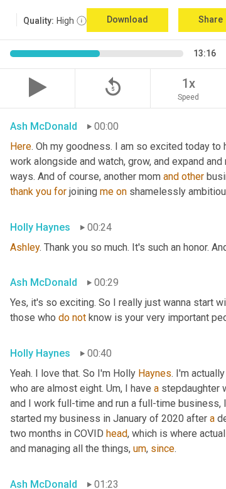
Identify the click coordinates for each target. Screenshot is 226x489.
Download (127, 19)
